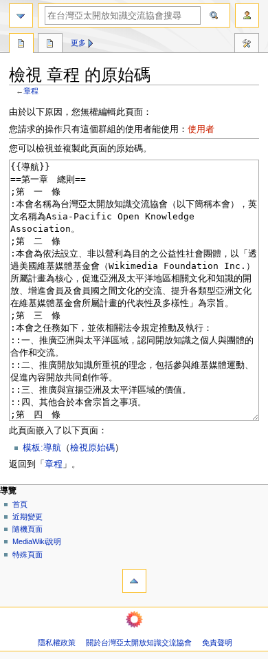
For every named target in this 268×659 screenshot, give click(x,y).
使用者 (201, 129)
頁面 (21, 45)
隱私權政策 (57, 642)
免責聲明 (217, 642)
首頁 (19, 504)
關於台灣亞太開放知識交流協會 (139, 642)
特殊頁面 (27, 554)
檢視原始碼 (92, 448)
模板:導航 (42, 448)
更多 (78, 43)
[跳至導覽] (21, 15)
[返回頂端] (134, 581)
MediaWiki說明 (36, 541)
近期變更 (27, 516)
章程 (30, 91)
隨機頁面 (27, 529)
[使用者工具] (247, 15)
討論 (50, 45)
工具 (246, 45)
